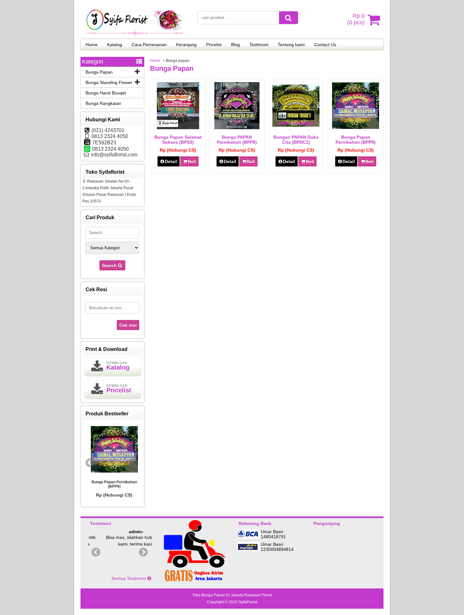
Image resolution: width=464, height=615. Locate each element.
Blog (235, 44)
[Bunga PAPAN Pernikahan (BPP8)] (236, 127)
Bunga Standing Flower (109, 82)
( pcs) (356, 19)
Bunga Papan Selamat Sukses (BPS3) (178, 140)
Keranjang (186, 44)
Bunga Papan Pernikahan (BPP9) (356, 140)
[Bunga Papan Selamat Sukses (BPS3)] (178, 127)
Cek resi (128, 325)
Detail (171, 161)
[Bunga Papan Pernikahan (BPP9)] (355, 127)
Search (110, 265)
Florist (267, 595)
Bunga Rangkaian (103, 103)
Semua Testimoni (129, 578)
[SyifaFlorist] (136, 34)
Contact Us (325, 44)
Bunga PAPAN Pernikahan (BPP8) (237, 140)
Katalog (114, 44)
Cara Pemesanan (149, 44)
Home (92, 44)
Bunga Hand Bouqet (106, 92)
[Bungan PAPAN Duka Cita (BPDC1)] (295, 125)
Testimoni (258, 44)
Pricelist (214, 44)
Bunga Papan (99, 72)
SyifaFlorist (247, 602)
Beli (192, 161)
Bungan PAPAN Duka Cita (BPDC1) (295, 140)
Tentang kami (291, 44)
